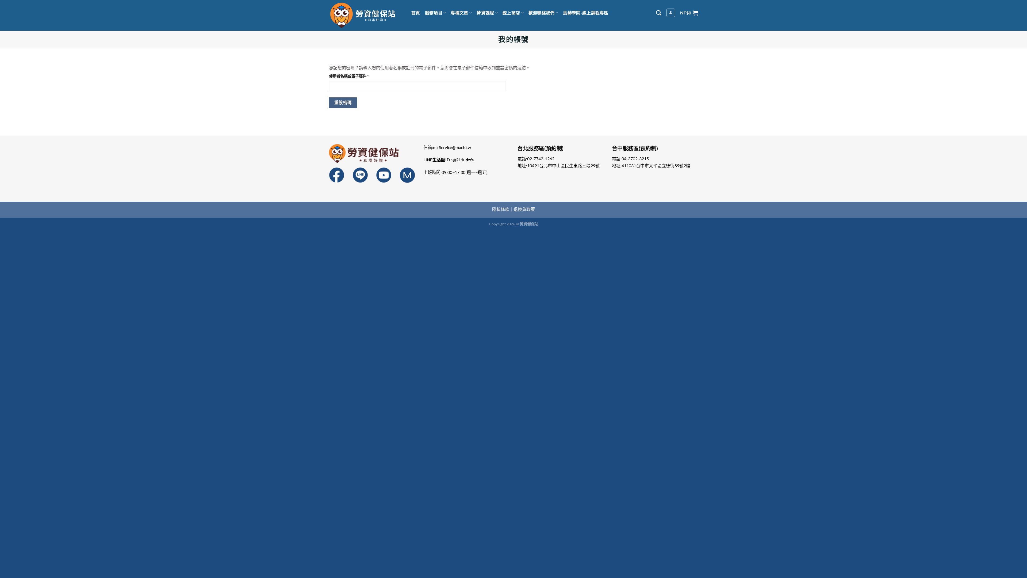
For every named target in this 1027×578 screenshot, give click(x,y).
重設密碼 (343, 102)
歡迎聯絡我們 (541, 12)
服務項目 (433, 12)
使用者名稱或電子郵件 (350, 76)
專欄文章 (459, 12)
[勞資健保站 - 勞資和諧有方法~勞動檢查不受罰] (363, 15)
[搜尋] (658, 12)
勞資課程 (485, 12)
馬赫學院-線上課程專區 (585, 12)
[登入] (670, 13)
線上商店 (511, 12)
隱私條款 (500, 209)
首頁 (415, 12)
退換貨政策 (524, 209)
